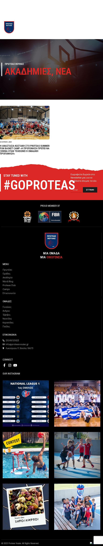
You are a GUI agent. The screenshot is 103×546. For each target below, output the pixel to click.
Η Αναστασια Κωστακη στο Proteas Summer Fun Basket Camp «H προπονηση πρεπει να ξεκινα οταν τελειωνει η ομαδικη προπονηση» (24, 149)
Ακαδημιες (28, 71)
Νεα (63, 71)
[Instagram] (9, 365)
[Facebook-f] (4, 365)
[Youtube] (15, 365)
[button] (72, 27)
